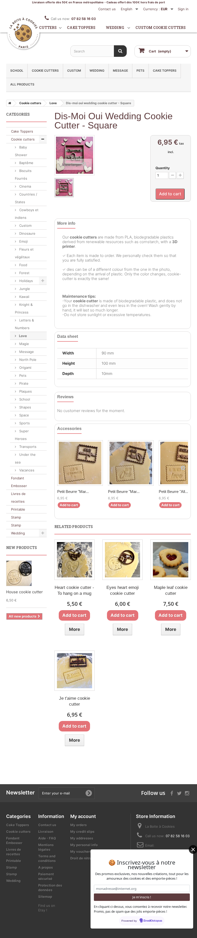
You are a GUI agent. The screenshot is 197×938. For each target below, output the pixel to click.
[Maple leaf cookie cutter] (170, 559)
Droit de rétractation (87, 858)
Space (23, 415)
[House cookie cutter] (19, 573)
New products (21, 547)
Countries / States (26, 198)
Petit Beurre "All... (173, 491)
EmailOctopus (153, 921)
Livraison (45, 831)
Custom (74, 70)
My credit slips (82, 831)
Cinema (24, 186)
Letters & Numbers (24, 324)
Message (120, 70)
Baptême (25, 163)
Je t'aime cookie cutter (74, 701)
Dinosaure (26, 233)
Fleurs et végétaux (24, 253)
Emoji (23, 241)
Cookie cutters (40, 27)
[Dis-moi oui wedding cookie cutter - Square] (64, 187)
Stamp (16, 517)
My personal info (84, 845)
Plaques (25, 391)
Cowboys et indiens (26, 214)
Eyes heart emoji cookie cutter (122, 590)
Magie (23, 344)
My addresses (81, 838)
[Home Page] (9, 103)
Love (22, 336)
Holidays (25, 281)
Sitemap (45, 896)
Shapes (24, 407)
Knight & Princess (24, 308)
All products (22, 84)
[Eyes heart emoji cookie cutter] (122, 559)
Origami (24, 367)
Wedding (115, 27)
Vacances (26, 470)
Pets (140, 70)
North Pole (27, 360)
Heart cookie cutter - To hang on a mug (74, 590)
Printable (18, 509)
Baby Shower (21, 151)
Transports (27, 447)
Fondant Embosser (19, 482)
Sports (24, 423)
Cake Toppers (164, 70)
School (16, 70)
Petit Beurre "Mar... (73, 491)
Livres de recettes (18, 497)
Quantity (162, 168)
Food (22, 265)
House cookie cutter (24, 591)
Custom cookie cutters (160, 27)
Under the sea (25, 458)
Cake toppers (81, 27)
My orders (78, 825)
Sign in (183, 9)
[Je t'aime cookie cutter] (74, 670)
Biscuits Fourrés (23, 174)
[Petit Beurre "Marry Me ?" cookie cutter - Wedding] (80, 463)
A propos (45, 867)
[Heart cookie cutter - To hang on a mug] (74, 559)
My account (83, 816)
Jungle (24, 289)
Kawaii (23, 297)
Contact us (107, 9)
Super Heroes (22, 435)
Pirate (23, 383)
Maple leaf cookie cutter (171, 590)
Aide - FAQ (47, 838)
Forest (23, 273)
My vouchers (81, 851)
